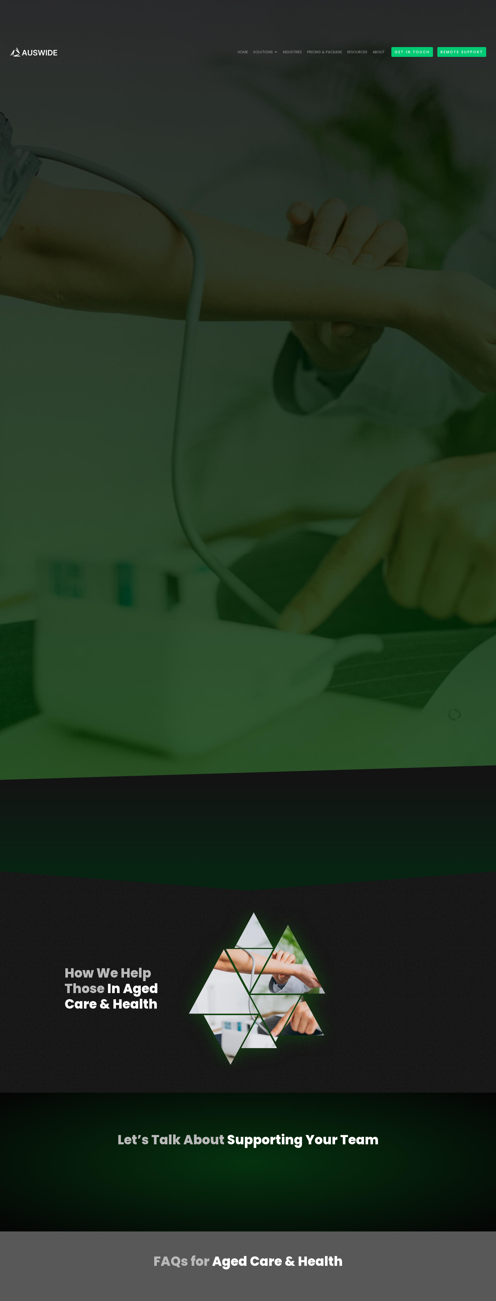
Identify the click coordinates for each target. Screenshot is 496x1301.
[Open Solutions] (276, 52)
